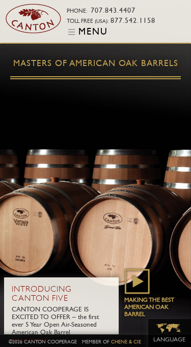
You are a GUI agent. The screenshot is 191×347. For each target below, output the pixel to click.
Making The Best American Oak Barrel (149, 307)
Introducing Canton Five (42, 294)
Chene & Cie (126, 341)
